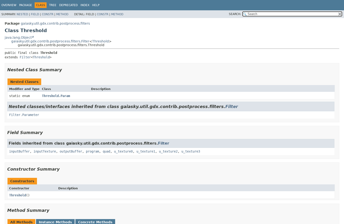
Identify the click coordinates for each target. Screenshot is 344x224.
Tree (52, 5)
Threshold (100, 41)
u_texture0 (123, 151)
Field (35, 14)
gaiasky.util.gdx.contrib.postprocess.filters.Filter (50, 41)
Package (25, 5)
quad (106, 151)
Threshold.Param (56, 96)
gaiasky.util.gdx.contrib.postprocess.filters (55, 23)
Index (85, 5)
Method (62, 14)
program (92, 151)
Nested (22, 14)
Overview (8, 5)
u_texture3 (190, 151)
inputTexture (44, 151)
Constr (47, 14)
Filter (25, 57)
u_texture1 (145, 151)
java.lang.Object (18, 37)
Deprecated (68, 5)
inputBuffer (19, 151)
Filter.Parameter (24, 115)
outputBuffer (71, 151)
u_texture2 (168, 151)
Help (95, 5)
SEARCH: (235, 14)
